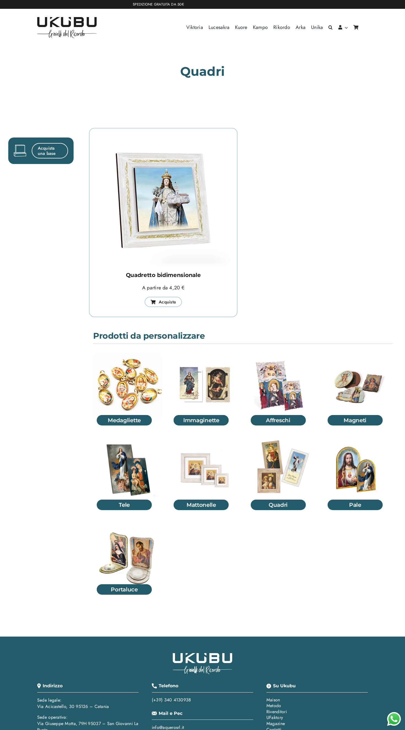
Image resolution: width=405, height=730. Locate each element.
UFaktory (274, 717)
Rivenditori (276, 712)
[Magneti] (358, 355)
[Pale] (358, 440)
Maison (273, 700)
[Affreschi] (281, 355)
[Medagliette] (127, 355)
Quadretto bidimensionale (163, 275)
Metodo (273, 705)
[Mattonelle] (204, 440)
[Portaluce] (127, 525)
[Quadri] (281, 440)
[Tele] (127, 440)
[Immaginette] (204, 355)
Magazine (275, 723)
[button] (330, 27)
